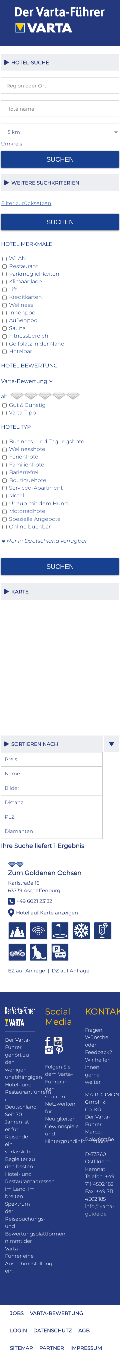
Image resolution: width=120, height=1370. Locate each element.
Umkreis (11, 143)
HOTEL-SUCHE (29, 62)
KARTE (19, 591)
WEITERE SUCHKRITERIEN (44, 183)
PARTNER (51, 1348)
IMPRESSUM (86, 1348)
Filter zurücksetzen (26, 203)
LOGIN (18, 1330)
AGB (84, 1330)
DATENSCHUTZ (52, 1330)
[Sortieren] (111, 744)
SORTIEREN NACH (33, 744)
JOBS (17, 1313)
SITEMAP (21, 1348)
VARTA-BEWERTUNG (56, 1313)
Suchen (60, 159)
